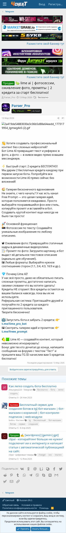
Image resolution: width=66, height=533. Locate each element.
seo (50, 454)
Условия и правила (31, 505)
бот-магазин (55, 420)
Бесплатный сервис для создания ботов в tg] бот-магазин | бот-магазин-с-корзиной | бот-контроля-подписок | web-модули (36, 411)
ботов (13, 424)
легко (60, 389)
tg (30, 420)
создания (33, 424)
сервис (22, 424)
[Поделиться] (58, 118)
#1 (63, 118)
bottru (12, 420)
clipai (11, 454)
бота (53, 389)
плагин (58, 454)
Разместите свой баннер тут (45, 44)
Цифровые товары (24, 454)
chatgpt (42, 454)
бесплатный (40, 420)
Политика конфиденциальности (19, 508)
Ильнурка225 (15, 389)
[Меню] (5, 4)
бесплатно (43, 97)
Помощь (44, 508)
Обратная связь (10, 505)
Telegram (28, 389)
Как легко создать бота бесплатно (33, 386)
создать (14, 393)
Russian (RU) (25, 500)
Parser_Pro (9, 97)
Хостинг (20, 420)
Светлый (9, 500)
